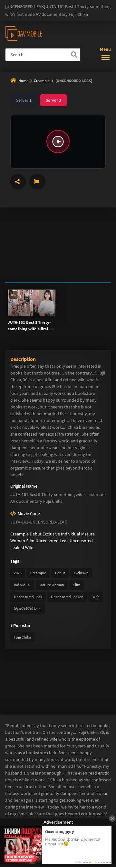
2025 (18, 572)
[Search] (74, 54)
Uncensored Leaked (67, 596)
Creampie (42, 80)
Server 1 (24, 100)
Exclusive (51, 534)
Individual (70, 534)
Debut (36, 534)
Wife (29, 547)
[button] (58, 141)
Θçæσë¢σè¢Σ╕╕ (28, 608)
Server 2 (53, 100)
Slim (30, 541)
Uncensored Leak (52, 541)
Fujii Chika (22, 637)
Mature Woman (51, 584)
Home (23, 80)
